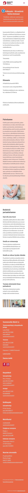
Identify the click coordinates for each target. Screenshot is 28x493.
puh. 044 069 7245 (8, 391)
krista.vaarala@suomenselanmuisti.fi (13, 412)
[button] (24, 4)
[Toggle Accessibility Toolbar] (3, 11)
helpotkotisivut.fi (21, 490)
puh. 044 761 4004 (8, 381)
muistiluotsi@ (6, 423)
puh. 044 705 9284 (8, 332)
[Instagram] (7, 364)
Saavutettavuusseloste (8, 481)
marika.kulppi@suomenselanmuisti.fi (13, 462)
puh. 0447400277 (8, 410)
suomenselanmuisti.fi (8, 425)
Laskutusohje (6, 354)
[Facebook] (4, 364)
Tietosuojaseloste (19, 479)
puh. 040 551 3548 (8, 342)
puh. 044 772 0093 (8, 446)
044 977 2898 (7, 460)
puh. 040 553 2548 (8, 435)
